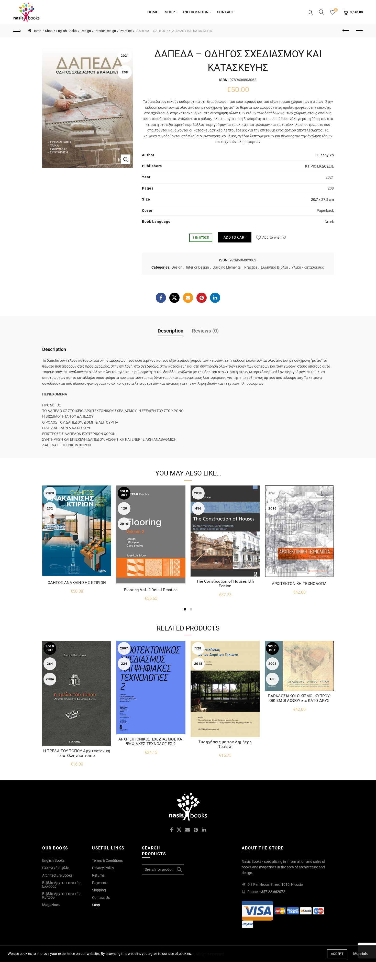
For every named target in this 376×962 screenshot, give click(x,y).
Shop (170, 12)
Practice (126, 31)
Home (152, 12)
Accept (337, 954)
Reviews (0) (205, 331)
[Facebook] (161, 298)
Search (179, 869)
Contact (225, 12)
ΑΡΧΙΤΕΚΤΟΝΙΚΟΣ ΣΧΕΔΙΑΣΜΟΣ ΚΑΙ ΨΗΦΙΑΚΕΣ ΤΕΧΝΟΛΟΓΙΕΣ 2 (150, 741)
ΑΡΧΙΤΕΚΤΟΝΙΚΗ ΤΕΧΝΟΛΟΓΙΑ (299, 583)
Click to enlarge (125, 159)
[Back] (17, 31)
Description (170, 331)
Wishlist (336, 9)
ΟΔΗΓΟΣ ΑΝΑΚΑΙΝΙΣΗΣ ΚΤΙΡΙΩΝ (77, 582)
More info (360, 954)
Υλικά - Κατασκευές (308, 267)
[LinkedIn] (215, 298)
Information (196, 12)
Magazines (51, 905)
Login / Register (310, 12)
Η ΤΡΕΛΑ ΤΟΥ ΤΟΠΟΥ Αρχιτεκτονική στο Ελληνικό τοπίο (76, 753)
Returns (98, 875)
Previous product (346, 31)
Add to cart (235, 237)
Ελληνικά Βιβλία (274, 267)
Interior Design (105, 31)
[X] (174, 298)
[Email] (188, 298)
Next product (358, 31)
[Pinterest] (201, 298)
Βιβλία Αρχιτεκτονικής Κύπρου (61, 895)
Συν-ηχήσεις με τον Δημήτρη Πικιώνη (225, 744)
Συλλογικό (325, 155)
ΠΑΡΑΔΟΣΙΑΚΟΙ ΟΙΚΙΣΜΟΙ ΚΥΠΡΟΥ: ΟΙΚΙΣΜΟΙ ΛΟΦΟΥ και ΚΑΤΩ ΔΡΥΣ (299, 698)
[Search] (321, 12)
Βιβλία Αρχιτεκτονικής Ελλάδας (61, 884)
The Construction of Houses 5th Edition (225, 583)
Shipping (99, 890)
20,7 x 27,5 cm (322, 199)
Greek (329, 222)
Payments (100, 883)
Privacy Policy (103, 868)
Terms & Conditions (107, 860)
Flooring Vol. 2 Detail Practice (151, 590)
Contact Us (101, 897)
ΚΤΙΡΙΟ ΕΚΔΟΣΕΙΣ (319, 166)
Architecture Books (57, 875)
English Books (66, 31)
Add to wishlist (274, 237)
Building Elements (227, 267)
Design (86, 31)
